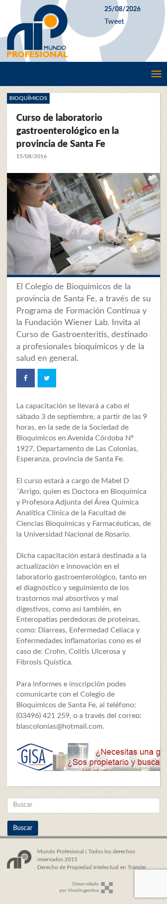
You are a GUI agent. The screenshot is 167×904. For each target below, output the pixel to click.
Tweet (114, 21)
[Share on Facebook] (25, 378)
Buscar (22, 828)
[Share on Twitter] (47, 378)
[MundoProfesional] (48, 31)
